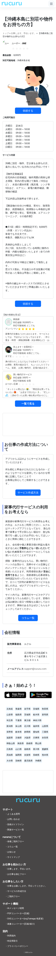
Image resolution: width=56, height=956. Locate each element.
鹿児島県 (28, 760)
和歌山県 (11, 743)
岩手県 (27, 709)
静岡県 (27, 732)
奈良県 (45, 737)
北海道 (10, 709)
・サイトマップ (12, 857)
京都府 (18, 737)
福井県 (36, 726)
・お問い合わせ (12, 819)
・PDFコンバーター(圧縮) (17, 913)
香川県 (36, 749)
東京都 (27, 720)
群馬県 (45, 714)
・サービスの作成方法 (15, 891)
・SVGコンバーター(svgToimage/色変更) (24, 918)
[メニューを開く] (51, 4)
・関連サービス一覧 (14, 829)
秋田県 (45, 709)
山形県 (10, 714)
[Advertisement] (28, 424)
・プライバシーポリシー (16, 946)
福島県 (18, 714)
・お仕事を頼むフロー (15, 874)
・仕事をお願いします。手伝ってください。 (26, 886)
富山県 (18, 726)
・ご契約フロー (12, 896)
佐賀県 (27, 755)
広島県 (10, 749)
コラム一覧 (28, 618)
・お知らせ (10, 852)
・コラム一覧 (11, 846)
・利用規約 (10, 935)
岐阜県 (18, 732)
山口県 (18, 749)
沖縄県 (38, 760)
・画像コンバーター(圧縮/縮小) (20, 924)
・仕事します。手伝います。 (18, 869)
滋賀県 (10, 737)
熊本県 (45, 755)
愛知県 (36, 732)
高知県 (10, 755)
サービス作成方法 (28, 492)
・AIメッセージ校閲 (14, 908)
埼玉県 (10, 720)
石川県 (27, 726)
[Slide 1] (28, 101)
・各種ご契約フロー (14, 841)
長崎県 (36, 755)
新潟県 (10, 726)
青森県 (18, 709)
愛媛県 (45, 749)
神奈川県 (37, 720)
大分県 (10, 760)
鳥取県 (20, 743)
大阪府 (27, 737)
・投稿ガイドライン (14, 824)
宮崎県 (18, 760)
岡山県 (38, 743)
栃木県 (36, 714)
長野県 (10, 732)
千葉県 (18, 720)
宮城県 (36, 709)
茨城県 (27, 714)
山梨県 (45, 726)
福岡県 (18, 755)
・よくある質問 (12, 814)
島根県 (29, 743)
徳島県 (27, 749)
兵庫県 (36, 737)
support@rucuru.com (35, 668)
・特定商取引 (11, 941)
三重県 (45, 732)
